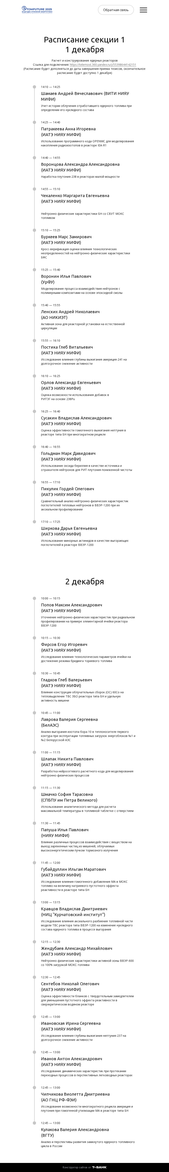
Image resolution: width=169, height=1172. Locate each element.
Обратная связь (116, 10)
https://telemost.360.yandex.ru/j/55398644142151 (103, 65)
